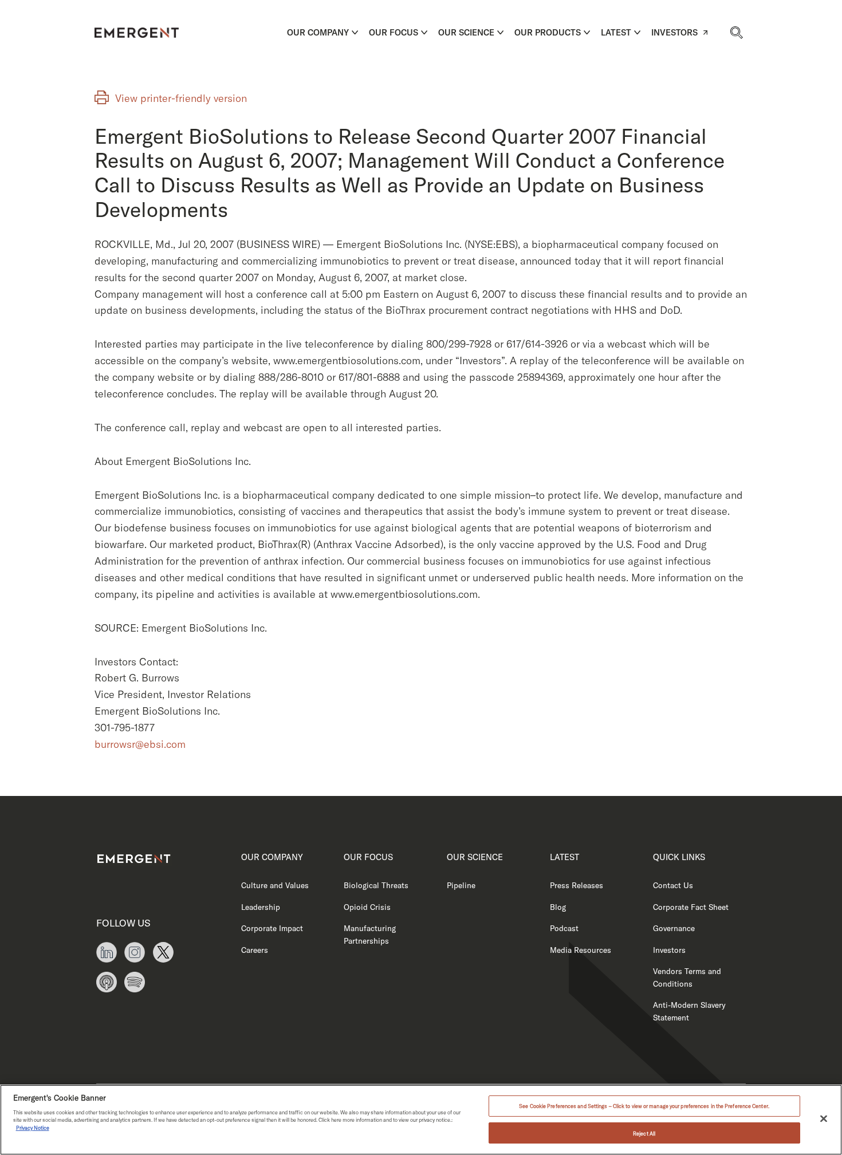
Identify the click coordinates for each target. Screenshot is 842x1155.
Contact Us (673, 885)
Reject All (644, 1133)
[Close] (823, 1119)
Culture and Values (275, 885)
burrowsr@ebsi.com (140, 744)
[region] (421, 1120)
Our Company (318, 32)
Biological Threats (376, 885)
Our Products (547, 32)
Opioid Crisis (367, 907)
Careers (254, 950)
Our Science (466, 32)
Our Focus (393, 32)
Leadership (260, 907)
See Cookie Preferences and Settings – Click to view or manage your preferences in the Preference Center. (644, 1106)
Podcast (564, 928)
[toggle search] (736, 32)
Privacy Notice (32, 1128)
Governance (674, 928)
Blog (558, 907)
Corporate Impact (272, 928)
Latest (616, 32)
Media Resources (580, 950)
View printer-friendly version (181, 98)
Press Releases (576, 885)
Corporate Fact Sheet (691, 907)
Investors (674, 32)
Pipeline (461, 885)
